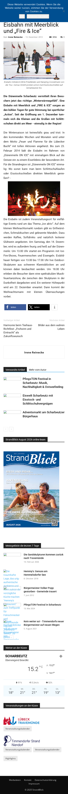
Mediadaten (15, 780)
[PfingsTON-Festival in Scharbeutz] (12, 609)
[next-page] (11, 429)
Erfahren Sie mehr (38, 16)
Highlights (10, 758)
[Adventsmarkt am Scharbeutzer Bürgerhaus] (12, 416)
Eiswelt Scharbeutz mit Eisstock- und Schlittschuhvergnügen (38, 399)
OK (22, 16)
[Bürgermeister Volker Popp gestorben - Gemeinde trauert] (12, 592)
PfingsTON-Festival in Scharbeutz (42, 604)
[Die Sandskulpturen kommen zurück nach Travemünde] (12, 559)
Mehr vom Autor (37, 369)
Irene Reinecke (15, 37)
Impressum (34, 783)
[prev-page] (5, 429)
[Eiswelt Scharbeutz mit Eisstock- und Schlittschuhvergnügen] (12, 400)
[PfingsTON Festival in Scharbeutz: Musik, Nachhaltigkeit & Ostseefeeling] (12, 383)
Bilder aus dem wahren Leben (51, 327)
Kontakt (27, 780)
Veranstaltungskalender (17, 728)
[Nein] (63, 11)
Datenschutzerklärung (45, 780)
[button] (15, 307)
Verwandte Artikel (15, 369)
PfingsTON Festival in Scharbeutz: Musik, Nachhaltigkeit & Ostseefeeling (43, 383)
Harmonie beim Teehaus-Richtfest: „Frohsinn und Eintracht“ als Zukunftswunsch (18, 331)
